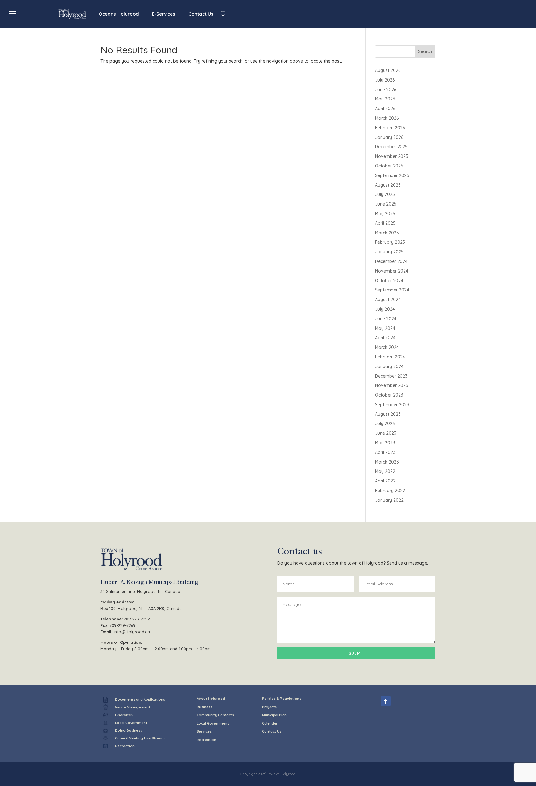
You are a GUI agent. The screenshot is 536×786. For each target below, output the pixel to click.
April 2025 (385, 223)
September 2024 (392, 290)
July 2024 (385, 309)
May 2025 (385, 213)
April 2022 (385, 481)
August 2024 (388, 299)
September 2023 (392, 404)
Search (425, 51)
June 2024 (385, 319)
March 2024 (387, 347)
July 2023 (385, 423)
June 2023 (385, 433)
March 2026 (387, 118)
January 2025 (389, 252)
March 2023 (387, 462)
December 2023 (391, 376)
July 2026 (385, 80)
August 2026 (387, 70)
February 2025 (390, 242)
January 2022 (389, 500)
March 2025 (387, 233)
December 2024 (391, 261)
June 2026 (385, 89)
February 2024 (390, 357)
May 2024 (385, 328)
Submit (356, 653)
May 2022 (385, 471)
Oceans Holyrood (119, 14)
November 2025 (391, 156)
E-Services (163, 14)
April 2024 (385, 337)
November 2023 (391, 385)
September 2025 (392, 175)
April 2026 (385, 108)
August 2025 (388, 185)
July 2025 (385, 194)
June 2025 (385, 204)
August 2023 (388, 414)
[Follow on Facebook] (386, 701)
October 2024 (389, 280)
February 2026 (390, 128)
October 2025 (389, 166)
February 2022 (390, 490)
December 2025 (391, 146)
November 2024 (391, 271)
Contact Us (200, 14)
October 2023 (389, 395)
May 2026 (385, 99)
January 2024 (389, 366)
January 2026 (389, 137)
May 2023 (385, 443)
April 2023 (385, 452)
